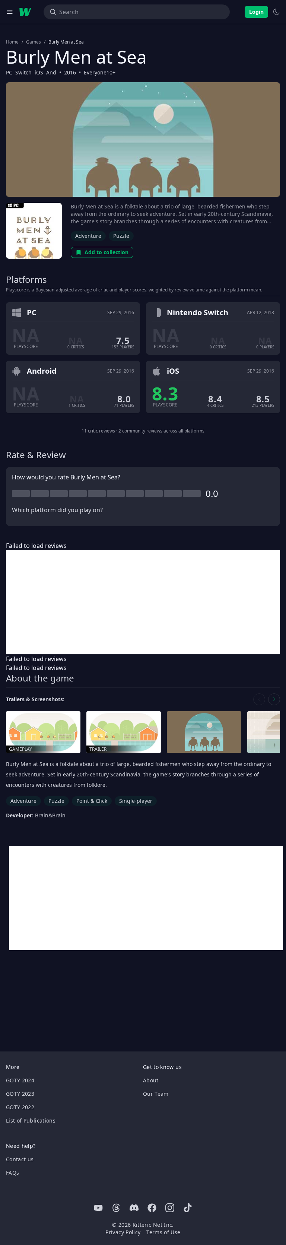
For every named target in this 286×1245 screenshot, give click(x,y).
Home (12, 42)
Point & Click (91, 800)
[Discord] (134, 1207)
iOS (39, 72)
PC (9, 72)
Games (33, 42)
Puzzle (121, 235)
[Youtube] (98, 1207)
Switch (23, 72)
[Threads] (116, 1207)
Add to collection (106, 252)
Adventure (88, 235)
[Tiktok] (187, 1207)
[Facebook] (151, 1207)
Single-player (135, 800)
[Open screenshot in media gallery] (204, 732)
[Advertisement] (143, 602)
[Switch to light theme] (276, 12)
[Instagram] (169, 1207)
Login (256, 11)
